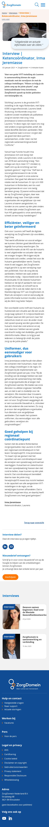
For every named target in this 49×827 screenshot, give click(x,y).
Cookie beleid (10, 758)
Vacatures (9, 722)
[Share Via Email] (11, 546)
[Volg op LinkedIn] (9, 818)
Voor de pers (10, 736)
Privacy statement (12, 771)
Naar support (10, 706)
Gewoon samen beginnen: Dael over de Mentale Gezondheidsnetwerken (35, 611)
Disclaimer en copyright (15, 762)
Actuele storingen (12, 709)
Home (4, 13)
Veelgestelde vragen (14, 702)
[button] (6, 19)
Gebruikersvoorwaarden (16, 767)
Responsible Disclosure (15, 775)
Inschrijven (10, 577)
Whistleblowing (11, 779)
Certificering (10, 754)
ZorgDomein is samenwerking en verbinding (32, 639)
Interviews (13, 13)
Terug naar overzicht (34, 522)
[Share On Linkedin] (5, 546)
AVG (6, 750)
